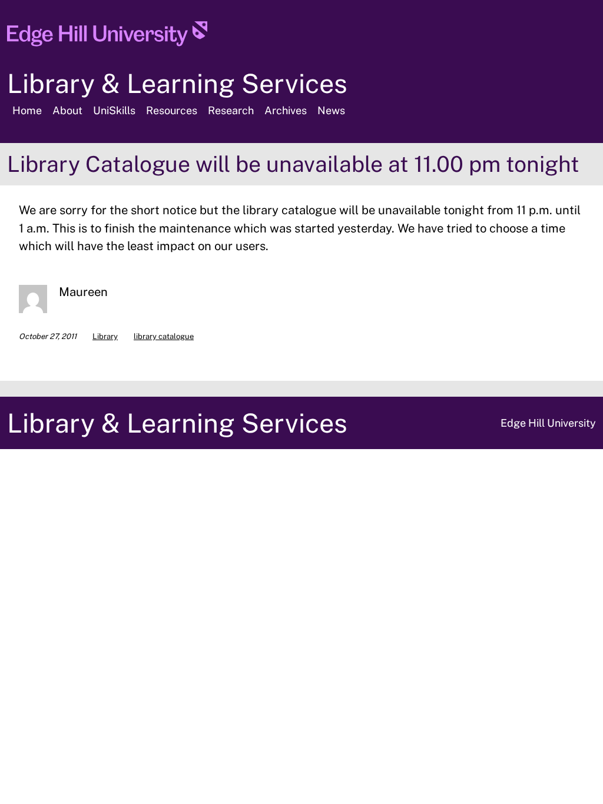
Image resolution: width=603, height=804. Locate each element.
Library (105, 336)
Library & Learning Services (177, 83)
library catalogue (164, 336)
